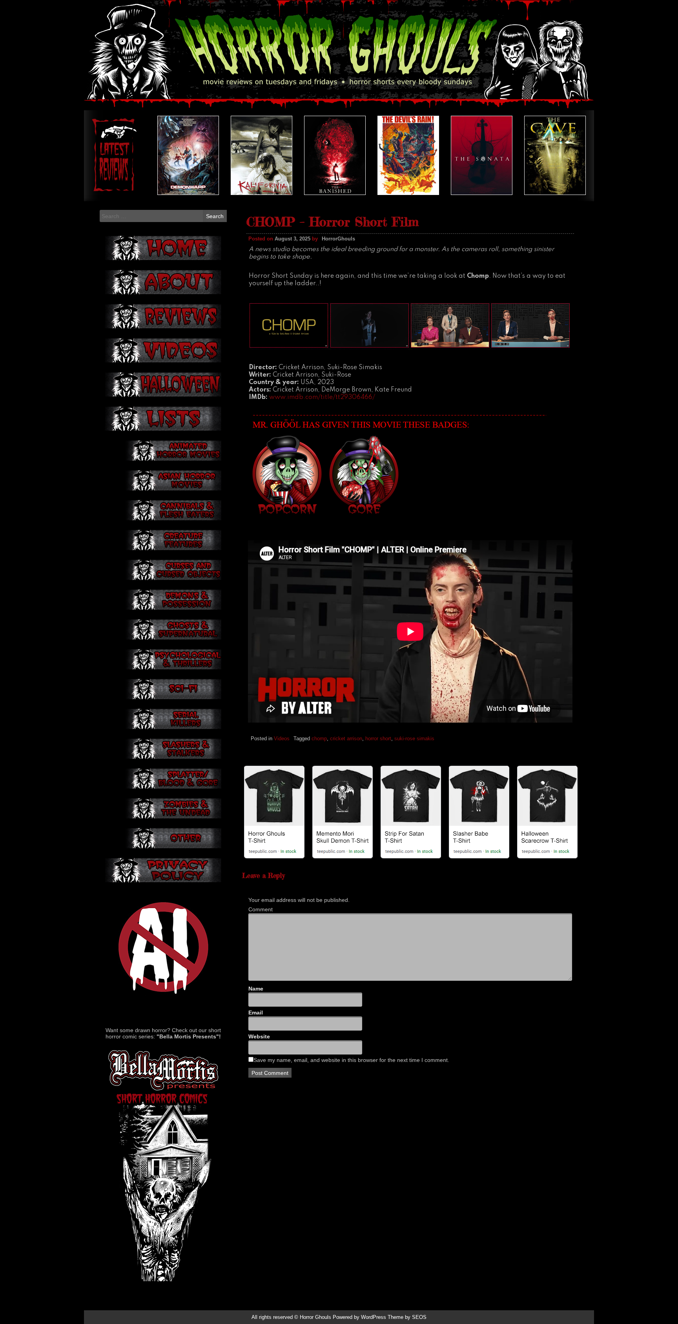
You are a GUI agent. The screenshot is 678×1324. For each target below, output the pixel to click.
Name (255, 988)
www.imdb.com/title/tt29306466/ (322, 397)
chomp (319, 738)
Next (570, 155)
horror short (378, 738)
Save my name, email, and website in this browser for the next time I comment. (351, 1060)
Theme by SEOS (407, 1317)
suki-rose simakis (414, 738)
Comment (260, 909)
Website (259, 1036)
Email (255, 1012)
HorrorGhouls (338, 239)
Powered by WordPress (359, 1317)
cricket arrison (346, 738)
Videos (282, 738)
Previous (108, 155)
